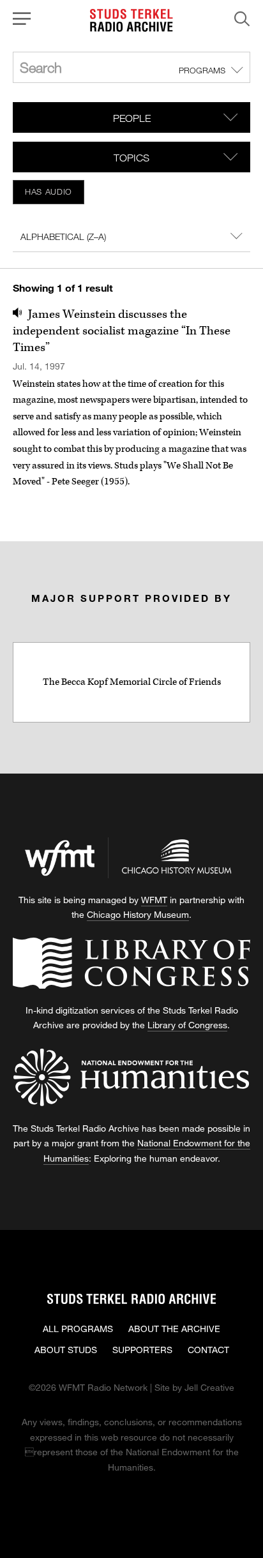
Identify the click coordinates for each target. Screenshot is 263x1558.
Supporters (142, 1349)
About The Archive (174, 1328)
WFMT (154, 899)
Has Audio (48, 191)
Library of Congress (187, 1024)
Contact (208, 1349)
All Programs (78, 1328)
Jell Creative (209, 1387)
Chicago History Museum (138, 914)
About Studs (65, 1349)
